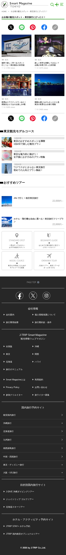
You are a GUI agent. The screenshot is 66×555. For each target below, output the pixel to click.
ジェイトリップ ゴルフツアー (20, 499)
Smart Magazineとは (15, 379)
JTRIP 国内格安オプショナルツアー (23, 534)
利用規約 (39, 379)
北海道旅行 (8, 431)
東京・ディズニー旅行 (13, 465)
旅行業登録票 (12, 322)
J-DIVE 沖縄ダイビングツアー (20, 491)
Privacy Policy (12, 387)
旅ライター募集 (42, 395)
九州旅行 (7, 440)
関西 (37, 354)
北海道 (9, 362)
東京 (8, 354)
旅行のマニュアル (14, 369)
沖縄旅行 (7, 423)
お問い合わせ (41, 387)
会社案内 (10, 314)
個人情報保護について (45, 314)
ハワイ (38, 362)
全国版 (9, 346)
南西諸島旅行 (9, 448)
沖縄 (37, 346)
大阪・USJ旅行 (10, 472)
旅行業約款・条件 (43, 322)
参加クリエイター (14, 395)
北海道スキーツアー (15, 507)
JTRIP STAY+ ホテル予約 (18, 526)
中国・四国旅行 (10, 456)
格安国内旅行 (9, 415)
